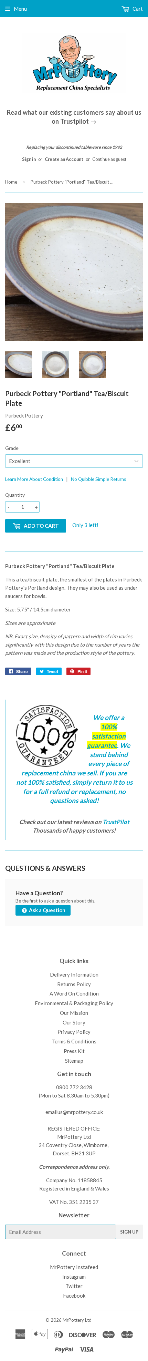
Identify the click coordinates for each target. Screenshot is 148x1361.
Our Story (74, 1022)
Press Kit (74, 1051)
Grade (12, 448)
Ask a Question (46, 910)
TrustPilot (116, 821)
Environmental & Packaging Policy (74, 1003)
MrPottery (73, 1320)
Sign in (29, 159)
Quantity (15, 495)
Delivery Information (74, 974)
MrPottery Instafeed (74, 1267)
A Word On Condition (74, 993)
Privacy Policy (74, 1032)
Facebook (74, 1295)
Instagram (74, 1277)
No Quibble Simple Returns (98, 479)
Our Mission (74, 1013)
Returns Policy (74, 984)
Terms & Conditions (74, 1041)
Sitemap (74, 1061)
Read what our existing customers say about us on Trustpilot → (74, 117)
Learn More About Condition (34, 479)
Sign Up (129, 1232)
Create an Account (64, 159)
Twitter (74, 1286)
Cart (137, 9)
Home (11, 182)
